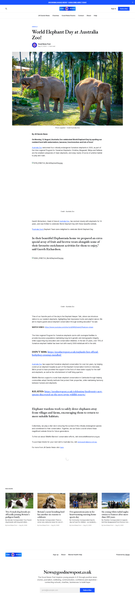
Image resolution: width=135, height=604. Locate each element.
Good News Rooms (68, 15)
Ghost (127, 555)
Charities (55, 15)
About (89, 15)
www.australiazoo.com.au (87, 442)
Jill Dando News (44, 15)
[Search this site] (6, 8)
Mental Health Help (75, 555)
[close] (132, 2)
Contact (81, 15)
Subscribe (123, 9)
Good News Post (44, 44)
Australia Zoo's (38, 229)
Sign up (55, 555)
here (62, 447)
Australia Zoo (37, 148)
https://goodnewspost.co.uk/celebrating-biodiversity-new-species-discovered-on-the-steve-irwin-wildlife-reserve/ (67, 393)
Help (95, 15)
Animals (35, 26)
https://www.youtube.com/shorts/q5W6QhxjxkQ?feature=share (69, 327)
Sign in (113, 9)
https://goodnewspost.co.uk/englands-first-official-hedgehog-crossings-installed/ (65, 353)
